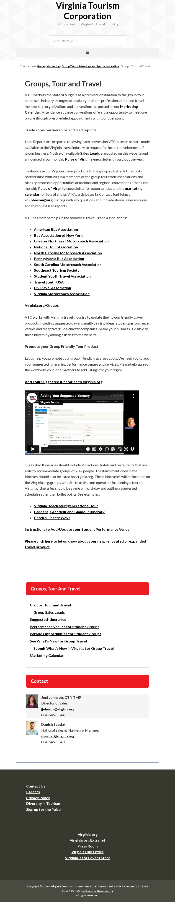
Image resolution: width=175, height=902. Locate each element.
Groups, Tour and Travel (50, 605)
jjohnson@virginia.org (57, 709)
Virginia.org (88, 834)
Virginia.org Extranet (87, 840)
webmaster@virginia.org (97, 891)
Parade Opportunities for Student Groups (65, 634)
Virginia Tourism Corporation (87, 10)
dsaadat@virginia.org (57, 736)
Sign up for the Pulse (43, 809)
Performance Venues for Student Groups (64, 626)
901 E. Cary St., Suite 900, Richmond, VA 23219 (119, 886)
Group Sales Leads (49, 612)
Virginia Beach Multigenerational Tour (66, 506)
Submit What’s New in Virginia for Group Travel (73, 648)
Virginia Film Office (88, 852)
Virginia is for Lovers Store (87, 857)
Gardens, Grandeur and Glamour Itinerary (69, 511)
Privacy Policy (38, 797)
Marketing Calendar (47, 655)
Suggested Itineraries (48, 619)
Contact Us (35, 786)
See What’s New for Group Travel (58, 641)
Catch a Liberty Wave (52, 517)
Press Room (87, 846)
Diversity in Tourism (43, 803)
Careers (33, 792)
